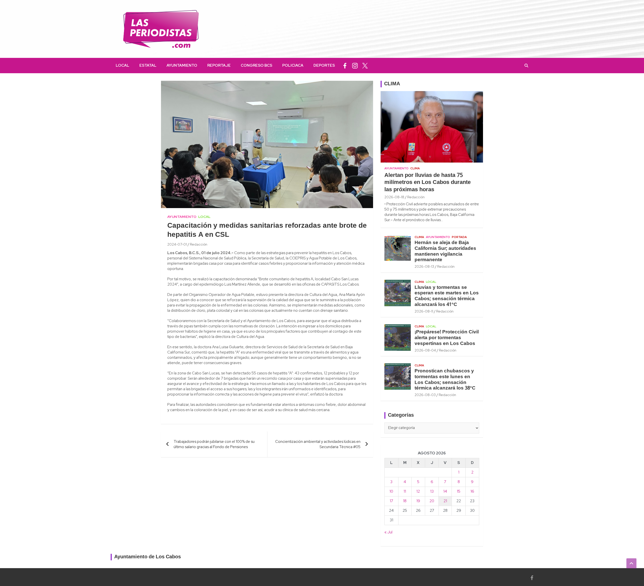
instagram (355, 65)
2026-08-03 (425, 395)
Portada (459, 237)
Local (122, 65)
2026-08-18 (394, 197)
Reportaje (219, 65)
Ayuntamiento (182, 65)
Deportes (324, 65)
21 (445, 500)
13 (432, 491)
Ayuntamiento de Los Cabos (147, 557)
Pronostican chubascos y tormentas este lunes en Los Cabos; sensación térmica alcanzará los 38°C (445, 379)
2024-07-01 (177, 244)
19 (418, 500)
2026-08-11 (424, 311)
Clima (415, 168)
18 (405, 500)
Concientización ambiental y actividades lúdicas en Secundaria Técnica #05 (317, 444)
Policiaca (292, 65)
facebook (345, 65)
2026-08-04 (425, 350)
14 (445, 491)
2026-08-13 (424, 266)
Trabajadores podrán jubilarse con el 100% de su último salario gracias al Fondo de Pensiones (214, 444)
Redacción (198, 244)
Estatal (147, 65)
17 (391, 500)
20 (431, 500)
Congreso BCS (256, 65)
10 (391, 491)
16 (472, 491)
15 (458, 491)
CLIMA (392, 84)
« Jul (388, 532)
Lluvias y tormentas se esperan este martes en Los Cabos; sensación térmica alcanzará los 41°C (447, 296)
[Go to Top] (631, 563)
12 (418, 491)
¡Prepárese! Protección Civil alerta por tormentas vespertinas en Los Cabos (447, 338)
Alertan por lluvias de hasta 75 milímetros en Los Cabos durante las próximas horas (427, 182)
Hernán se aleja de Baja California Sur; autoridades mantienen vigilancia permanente (445, 251)
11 (405, 491)
